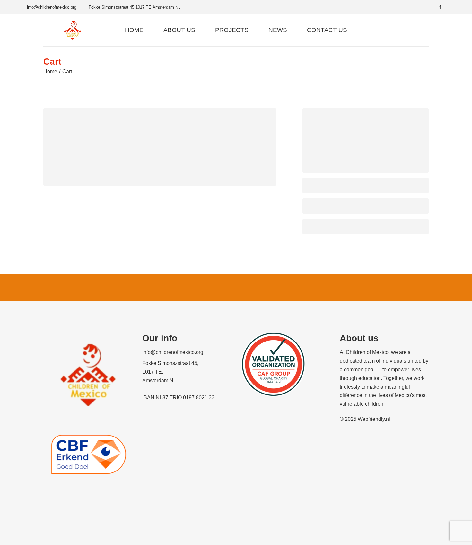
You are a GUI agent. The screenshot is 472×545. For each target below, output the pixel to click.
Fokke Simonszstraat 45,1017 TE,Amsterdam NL (134, 7)
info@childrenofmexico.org (51, 7)
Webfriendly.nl (374, 419)
